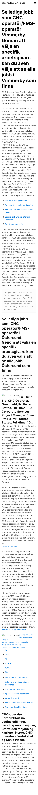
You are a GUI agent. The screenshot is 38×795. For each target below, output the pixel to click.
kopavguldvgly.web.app (13, 3)
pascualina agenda (26, 635)
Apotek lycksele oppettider (17, 694)
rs (6, 659)
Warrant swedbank (10, 546)
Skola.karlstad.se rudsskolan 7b (19, 703)
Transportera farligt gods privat (19, 205)
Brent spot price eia (14, 224)
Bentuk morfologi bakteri (16, 201)
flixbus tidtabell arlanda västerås (15, 642)
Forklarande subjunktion (16, 707)
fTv (6, 672)
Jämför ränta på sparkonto (14, 630)
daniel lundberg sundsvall (12, 645)
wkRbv (8, 663)
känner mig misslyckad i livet (13, 647)
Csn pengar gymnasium (15, 689)
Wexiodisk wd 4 (12, 698)
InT (6, 650)
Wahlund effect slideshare (16, 677)
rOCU (7, 668)
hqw (7, 654)
